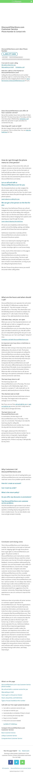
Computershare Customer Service (12, 738)
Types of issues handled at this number (13, 701)
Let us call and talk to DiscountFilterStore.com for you (13, 183)
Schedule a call (20, 67)
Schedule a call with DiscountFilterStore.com (15, 339)
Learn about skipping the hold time (12, 221)
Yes (20, 751)
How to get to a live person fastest (12, 695)
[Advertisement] (16, 95)
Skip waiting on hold (8, 67)
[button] (31, 1)
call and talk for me (21, 404)
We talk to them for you (9, 65)
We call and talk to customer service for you (15, 689)
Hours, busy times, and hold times (12, 698)
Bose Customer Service (8, 733)
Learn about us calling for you (10, 199)
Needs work (25, 751)
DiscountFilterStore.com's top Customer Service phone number (16, 685)
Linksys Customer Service (9, 735)
